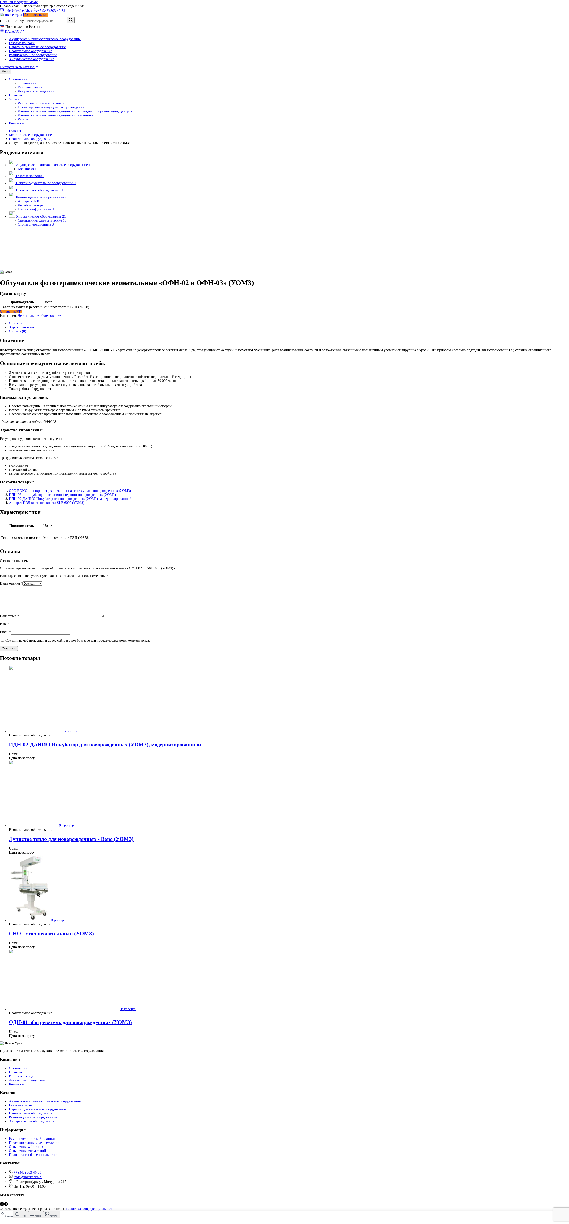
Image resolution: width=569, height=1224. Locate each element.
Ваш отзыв (9, 616)
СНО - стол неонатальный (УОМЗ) (51, 933)
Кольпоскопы (28, 169)
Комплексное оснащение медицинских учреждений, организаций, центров (75, 111)
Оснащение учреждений (27, 1150)
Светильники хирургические (42, 220)
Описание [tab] (16, 323)
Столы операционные (36, 224)
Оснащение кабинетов (26, 1146)
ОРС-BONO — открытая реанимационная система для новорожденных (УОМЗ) (70, 491)
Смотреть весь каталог (17, 67)
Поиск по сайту (12, 21)
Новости (15, 95)
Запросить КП (11, 311)
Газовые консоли (22, 43)
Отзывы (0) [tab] (17, 331)
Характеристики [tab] (21, 327)
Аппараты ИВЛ (30, 201)
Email (5, 632)
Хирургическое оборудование (31, 59)
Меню (6, 71)
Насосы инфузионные (36, 209)
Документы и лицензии (36, 91)
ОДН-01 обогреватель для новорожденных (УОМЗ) (70, 1022)
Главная (15, 131)
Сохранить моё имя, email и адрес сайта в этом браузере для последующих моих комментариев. (77, 640)
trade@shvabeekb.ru (19, 10)
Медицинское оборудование (30, 135)
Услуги (14, 99)
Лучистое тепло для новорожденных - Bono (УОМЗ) (71, 839)
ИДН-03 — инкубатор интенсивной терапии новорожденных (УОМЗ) (62, 495)
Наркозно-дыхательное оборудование (37, 47)
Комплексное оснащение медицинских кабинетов (56, 115)
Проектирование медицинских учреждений (51, 107)
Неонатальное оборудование (30, 51)
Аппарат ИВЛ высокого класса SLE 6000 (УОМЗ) (46, 503)
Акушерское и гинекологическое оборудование (45, 39)
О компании (18, 79)
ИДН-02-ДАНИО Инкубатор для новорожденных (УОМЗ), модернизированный (70, 499)
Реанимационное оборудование (33, 55)
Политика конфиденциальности (33, 1154)
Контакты (16, 123)
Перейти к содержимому (19, 2)
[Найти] (71, 20)
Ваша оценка (11, 583)
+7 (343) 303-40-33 (51, 10)
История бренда (30, 87)
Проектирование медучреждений (34, 1142)
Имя (4, 624)
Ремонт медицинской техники (41, 103)
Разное (23, 119)
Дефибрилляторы (31, 205)
